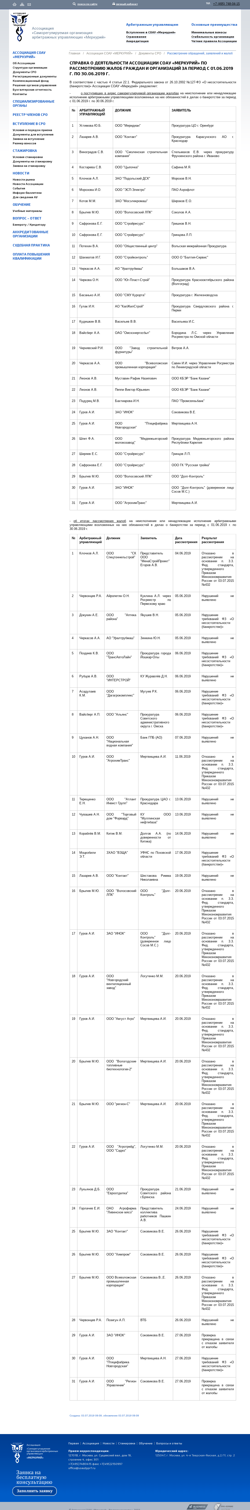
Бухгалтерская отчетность (32, 89)
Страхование (136, 36)
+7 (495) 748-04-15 (226, 4)
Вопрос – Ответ (27, 218)
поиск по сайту (87, 3)
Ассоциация (91, 1443)
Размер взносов (24, 143)
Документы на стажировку (32, 161)
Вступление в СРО (29, 124)
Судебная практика (31, 245)
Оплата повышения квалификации (31, 256)
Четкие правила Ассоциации (214, 41)
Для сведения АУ (25, 197)
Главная (74, 53)
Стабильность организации (212, 36)
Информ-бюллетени (27, 192)
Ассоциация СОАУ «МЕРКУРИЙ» (29, 54)
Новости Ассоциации (28, 183)
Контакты (20, 94)
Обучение (22, 204)
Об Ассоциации (24, 63)
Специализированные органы (33, 103)
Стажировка (25, 150)
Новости (21, 173)
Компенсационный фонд (31, 80)
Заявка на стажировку (29, 165)
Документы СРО (24, 71)
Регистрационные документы (34, 76)
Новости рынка (24, 179)
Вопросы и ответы (169, 1443)
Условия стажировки (28, 156)
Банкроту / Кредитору (29, 224)
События (19, 188)
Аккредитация (137, 41)
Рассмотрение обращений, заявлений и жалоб (200, 53)
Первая (73, 1443)
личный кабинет (125, 3)
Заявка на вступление (28, 138)
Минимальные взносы (209, 32)
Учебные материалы (27, 210)
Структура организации (30, 67)
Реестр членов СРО (30, 114)
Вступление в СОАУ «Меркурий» (151, 32)
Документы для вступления (33, 134)
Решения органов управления (34, 85)
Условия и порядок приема (32, 130)
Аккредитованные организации (30, 234)
